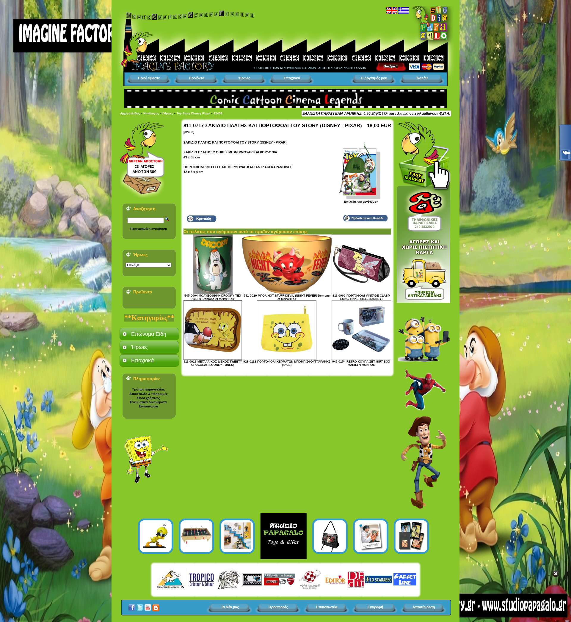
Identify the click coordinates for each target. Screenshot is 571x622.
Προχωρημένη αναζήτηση (148, 228)
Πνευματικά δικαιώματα (148, 402)
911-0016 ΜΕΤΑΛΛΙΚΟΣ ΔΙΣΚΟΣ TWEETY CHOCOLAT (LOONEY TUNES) (212, 363)
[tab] (149, 334)
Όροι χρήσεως (148, 398)
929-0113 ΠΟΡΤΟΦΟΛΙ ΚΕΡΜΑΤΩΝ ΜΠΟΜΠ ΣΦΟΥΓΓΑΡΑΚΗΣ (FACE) (286, 363)
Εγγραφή (375, 607)
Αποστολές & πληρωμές (148, 394)
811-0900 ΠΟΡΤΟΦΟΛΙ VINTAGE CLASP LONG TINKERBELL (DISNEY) (361, 297)
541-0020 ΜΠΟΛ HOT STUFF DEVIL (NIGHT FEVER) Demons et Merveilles (287, 297)
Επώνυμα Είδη (148, 334)
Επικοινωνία (148, 406)
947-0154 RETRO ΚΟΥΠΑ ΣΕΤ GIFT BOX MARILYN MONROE (361, 363)
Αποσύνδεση (423, 607)
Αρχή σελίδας (130, 113)
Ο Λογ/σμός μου (374, 78)
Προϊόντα (196, 78)
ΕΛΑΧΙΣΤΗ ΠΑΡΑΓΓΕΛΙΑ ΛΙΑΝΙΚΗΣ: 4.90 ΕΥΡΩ (341, 113)
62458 (218, 113)
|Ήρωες (167, 113)
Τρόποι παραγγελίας (148, 389)
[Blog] (155, 606)
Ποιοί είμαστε (149, 78)
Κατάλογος (151, 113)
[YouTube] (147, 606)
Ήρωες (244, 78)
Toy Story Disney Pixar (193, 113)
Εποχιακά (292, 78)
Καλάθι (422, 78)
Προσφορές (278, 607)
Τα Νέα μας (230, 607)
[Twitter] (139, 606)
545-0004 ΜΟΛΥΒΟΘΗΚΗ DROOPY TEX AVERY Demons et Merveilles (212, 297)
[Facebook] (131, 606)
